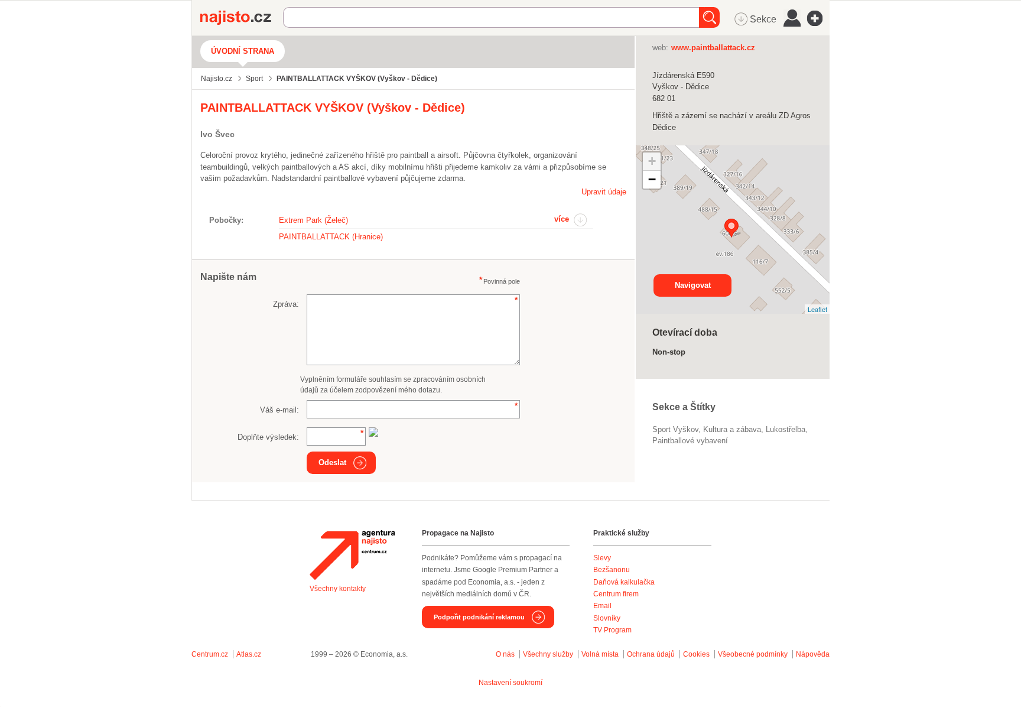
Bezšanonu (611, 570)
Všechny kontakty (338, 589)
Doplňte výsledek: (268, 437)
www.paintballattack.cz (713, 47)
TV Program (612, 630)
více (561, 219)
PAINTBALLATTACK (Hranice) (331, 236)
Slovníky (606, 618)
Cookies (696, 654)
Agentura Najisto (352, 555)
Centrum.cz (209, 654)
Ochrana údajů (651, 654)
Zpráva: (286, 304)
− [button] (652, 179)
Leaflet (817, 309)
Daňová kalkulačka (624, 582)
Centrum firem (616, 594)
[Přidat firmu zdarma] (818, 18)
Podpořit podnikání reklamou (479, 617)
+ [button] (652, 161)
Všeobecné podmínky (753, 654)
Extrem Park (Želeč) (313, 220)
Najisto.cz (241, 18)
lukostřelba (785, 429)
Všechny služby (549, 654)
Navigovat (693, 285)
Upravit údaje (603, 191)
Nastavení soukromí (510, 682)
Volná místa (600, 654)
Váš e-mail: (279, 409)
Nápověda (813, 654)
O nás (505, 654)
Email (602, 606)
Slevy (602, 558)
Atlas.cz (248, 654)
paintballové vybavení (690, 440)
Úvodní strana (242, 51)
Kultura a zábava (732, 429)
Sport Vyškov (675, 429)
